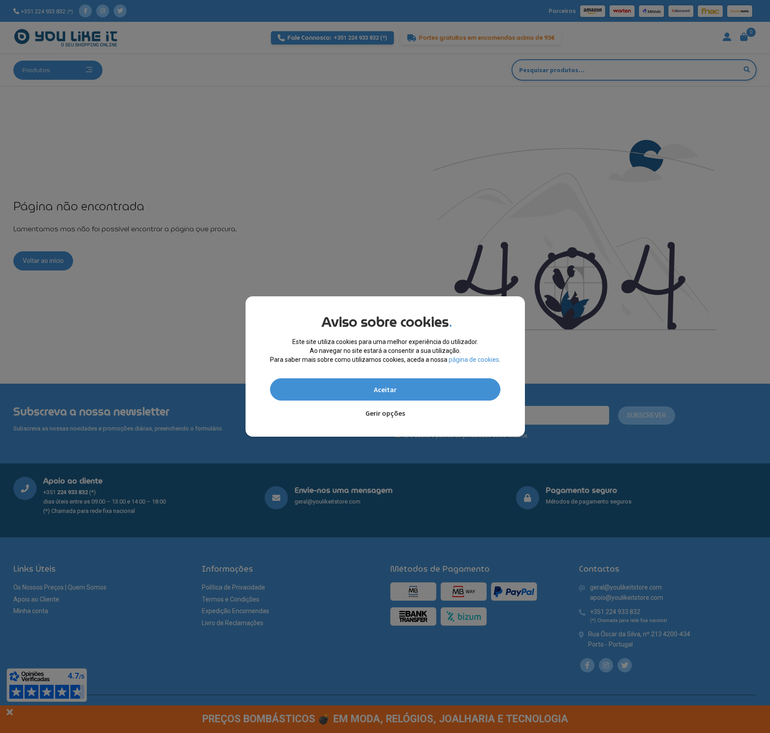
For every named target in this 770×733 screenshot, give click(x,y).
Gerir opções (385, 413)
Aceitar (385, 389)
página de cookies (474, 359)
